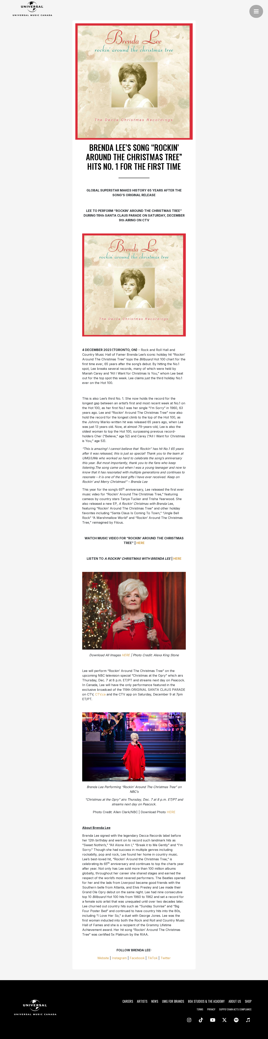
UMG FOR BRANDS (173, 1001)
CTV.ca (100, 694)
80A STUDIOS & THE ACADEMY (206, 1001)
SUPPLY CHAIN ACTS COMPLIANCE (235, 1009)
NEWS (154, 1001)
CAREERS (127, 1001)
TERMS (200, 1009)
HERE (171, 812)
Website (103, 958)
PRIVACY (211, 1009)
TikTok (153, 958)
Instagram (119, 958)
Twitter (165, 958)
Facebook (137, 958)
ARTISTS (142, 1001)
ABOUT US (235, 1001)
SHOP (248, 1001)
